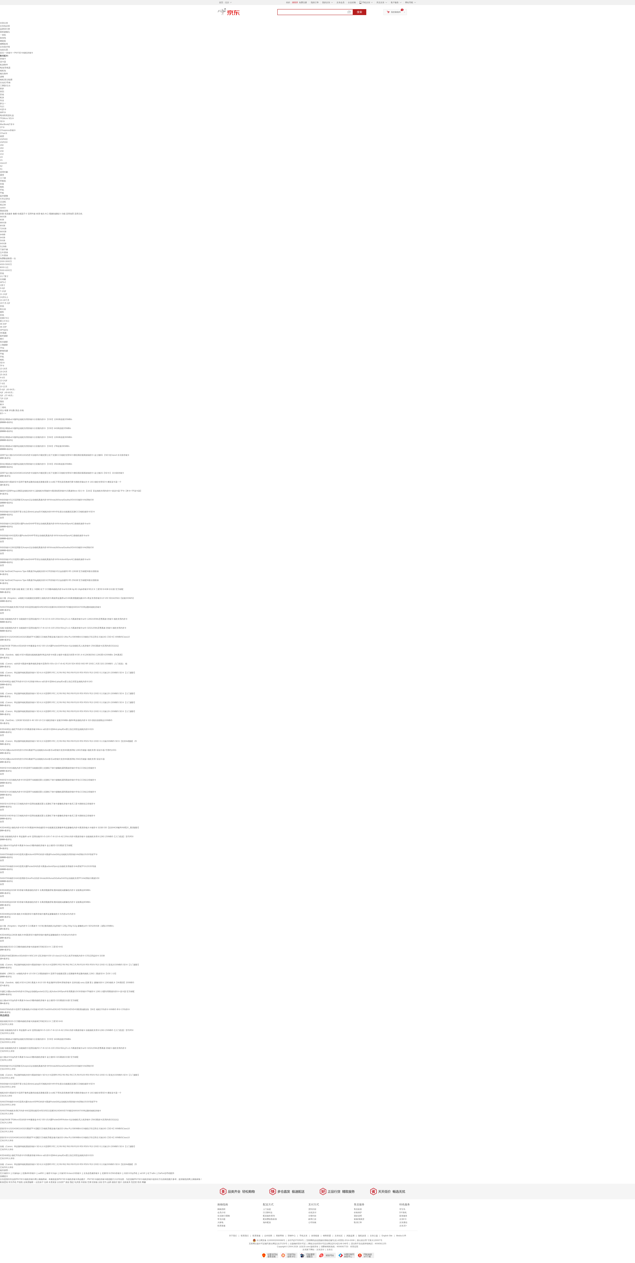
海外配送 (267, 1222)
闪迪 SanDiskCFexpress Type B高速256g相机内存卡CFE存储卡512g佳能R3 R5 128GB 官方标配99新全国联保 (49, 571)
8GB (2, 220)
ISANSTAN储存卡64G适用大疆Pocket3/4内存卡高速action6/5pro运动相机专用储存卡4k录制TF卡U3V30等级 (48, 866)
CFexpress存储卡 (8, 130)
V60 (2, 148)
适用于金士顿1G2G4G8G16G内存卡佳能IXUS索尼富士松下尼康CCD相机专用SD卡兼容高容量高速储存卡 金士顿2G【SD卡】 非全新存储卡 (62, 473)
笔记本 (3, 205)
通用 (2, 175)
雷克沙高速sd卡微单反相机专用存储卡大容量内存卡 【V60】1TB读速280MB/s (34, 446)
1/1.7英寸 (4, 276)
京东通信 (403, 1222)
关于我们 (233, 1236)
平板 (2, 193)
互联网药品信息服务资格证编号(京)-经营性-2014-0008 (330, 1240)
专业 (2, 100)
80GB (2, 225)
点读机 (3, 202)
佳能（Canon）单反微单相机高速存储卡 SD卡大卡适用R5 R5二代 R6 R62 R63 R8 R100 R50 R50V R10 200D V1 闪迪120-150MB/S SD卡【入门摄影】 (68, 672)
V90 (2, 145)
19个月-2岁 (5, 303)
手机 (2, 190)
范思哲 (134, 1182)
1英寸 (2, 285)
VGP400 (4, 139)
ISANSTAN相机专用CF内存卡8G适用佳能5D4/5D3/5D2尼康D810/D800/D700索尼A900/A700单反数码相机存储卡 (50, 607)
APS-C (3, 282)
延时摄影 (4, 336)
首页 (2, 53)
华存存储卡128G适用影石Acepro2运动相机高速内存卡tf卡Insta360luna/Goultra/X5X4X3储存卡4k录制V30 (47, 547)
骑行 (2, 339)
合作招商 (268, 1236)
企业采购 (352, 2)
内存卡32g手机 (130, 1173)
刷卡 (2, 404)
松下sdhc (152, 1173)
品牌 (109, 1182)
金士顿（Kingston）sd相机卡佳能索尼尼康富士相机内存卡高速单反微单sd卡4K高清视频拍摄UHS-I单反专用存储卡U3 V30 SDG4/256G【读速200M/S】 (67, 598)
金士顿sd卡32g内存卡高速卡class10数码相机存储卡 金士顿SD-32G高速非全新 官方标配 (39, 1000)
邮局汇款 (312, 1219)
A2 (1, 166)
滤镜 (2, 76)
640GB (3, 243)
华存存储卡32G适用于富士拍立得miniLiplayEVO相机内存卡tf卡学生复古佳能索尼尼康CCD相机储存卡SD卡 (47, 512)
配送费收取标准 (270, 1219)
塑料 (2, 312)
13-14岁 (3, 380)
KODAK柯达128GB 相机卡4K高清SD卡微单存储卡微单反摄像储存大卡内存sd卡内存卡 (38, 935)
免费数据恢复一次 (8, 258)
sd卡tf (142, 1173)
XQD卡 (3, 109)
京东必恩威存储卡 (91, 1173)
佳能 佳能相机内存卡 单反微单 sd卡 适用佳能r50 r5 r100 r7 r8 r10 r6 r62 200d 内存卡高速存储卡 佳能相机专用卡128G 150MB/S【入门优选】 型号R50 (66, 836)
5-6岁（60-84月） (8, 389)
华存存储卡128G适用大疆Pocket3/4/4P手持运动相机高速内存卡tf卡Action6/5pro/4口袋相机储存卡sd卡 (45, 523)
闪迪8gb (16, 1173)
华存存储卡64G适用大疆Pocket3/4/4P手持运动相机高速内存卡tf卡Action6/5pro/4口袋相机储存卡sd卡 (44, 535)
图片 (120, 1182)
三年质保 (4, 255)
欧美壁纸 (4, 1182)
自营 (2, 506)
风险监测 (350, 1236)
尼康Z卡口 (4, 318)
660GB (3, 231)
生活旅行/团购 (223, 1216)
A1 (1, 169)
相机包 (3, 71)
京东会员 (340, 2)
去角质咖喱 (28, 1182)
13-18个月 (4, 300)
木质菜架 (53, 1182)
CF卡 (2, 127)
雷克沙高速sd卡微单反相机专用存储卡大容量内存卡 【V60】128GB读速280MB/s (36, 437)
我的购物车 (396, 12)
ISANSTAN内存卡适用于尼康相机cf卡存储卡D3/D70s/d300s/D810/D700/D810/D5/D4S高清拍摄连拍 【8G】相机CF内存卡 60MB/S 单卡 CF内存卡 (65, 1009)
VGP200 (4, 142)
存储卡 (9, 53)
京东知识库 (5, 26)
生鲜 (46, 1182)
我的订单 (315, 2)
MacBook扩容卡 (7, 124)
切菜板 (95, 1182)
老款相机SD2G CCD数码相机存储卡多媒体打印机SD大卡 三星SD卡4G (31, 947)
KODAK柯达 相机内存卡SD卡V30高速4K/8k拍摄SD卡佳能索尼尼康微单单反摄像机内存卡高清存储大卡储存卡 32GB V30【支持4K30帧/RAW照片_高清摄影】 (70, 827)
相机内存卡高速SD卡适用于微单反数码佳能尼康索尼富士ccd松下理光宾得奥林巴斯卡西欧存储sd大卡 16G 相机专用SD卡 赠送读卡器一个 (60, 482)
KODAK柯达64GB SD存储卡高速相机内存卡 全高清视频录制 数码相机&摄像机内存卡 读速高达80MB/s (45, 902)
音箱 (2, 184)
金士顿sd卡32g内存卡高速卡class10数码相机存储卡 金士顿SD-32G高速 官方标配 (36, 845)
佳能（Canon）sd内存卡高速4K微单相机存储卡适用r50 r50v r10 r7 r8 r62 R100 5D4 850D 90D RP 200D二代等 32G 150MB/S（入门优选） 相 (63, 664)
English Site (387, 1236)
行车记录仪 (5, 199)
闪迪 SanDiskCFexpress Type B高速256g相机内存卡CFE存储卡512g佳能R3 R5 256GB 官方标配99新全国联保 (49, 580)
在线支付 (312, 1212)
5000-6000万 (6, 270)
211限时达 (267, 1212)
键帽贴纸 (4, 44)
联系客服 (221, 1226)
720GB (3, 228)
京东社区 (339, 1236)
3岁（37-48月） (7, 395)
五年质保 (4, 252)
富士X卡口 (4, 321)
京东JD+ (403, 1226)
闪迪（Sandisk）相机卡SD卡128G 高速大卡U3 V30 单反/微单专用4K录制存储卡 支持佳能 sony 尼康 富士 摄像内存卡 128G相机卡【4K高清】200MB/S (67, 982)
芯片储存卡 (5, 1173)
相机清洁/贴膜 (6, 79)
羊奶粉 (84, 1182)
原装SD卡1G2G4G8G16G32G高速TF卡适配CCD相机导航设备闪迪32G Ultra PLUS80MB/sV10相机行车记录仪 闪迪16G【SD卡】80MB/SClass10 (65, 637)
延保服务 (403, 1216)
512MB (3, 246)
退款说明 (358, 1216)
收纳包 (3, 38)
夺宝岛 (402, 1209)
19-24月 (3, 372)
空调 (89, 1182)
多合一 (3, 103)
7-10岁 (3, 291)
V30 (2, 151)
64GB (2, 237)
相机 (2, 187)
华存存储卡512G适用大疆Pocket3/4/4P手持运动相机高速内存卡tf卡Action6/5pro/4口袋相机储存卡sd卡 (45, 559)
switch (3, 208)
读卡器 (3, 62)
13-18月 (3, 369)
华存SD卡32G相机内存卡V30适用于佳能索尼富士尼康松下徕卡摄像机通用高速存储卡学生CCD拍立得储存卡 (48, 780)
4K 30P (3, 327)
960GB (3, 217)
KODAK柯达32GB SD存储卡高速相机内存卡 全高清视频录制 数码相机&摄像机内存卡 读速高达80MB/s (45, 890)
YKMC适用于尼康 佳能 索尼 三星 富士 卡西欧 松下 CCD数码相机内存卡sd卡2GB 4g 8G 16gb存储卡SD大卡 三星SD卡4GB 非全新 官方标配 (61, 589)
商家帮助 (280, 1236)
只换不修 (4, 249)
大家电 (220, 1222)
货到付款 (312, 1209)
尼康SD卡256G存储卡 (112, 1173)
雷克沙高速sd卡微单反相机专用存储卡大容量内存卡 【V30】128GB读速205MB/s (36, 419)
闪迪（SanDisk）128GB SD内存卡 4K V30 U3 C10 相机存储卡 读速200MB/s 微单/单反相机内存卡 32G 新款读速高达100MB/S (56, 720)
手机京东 (366, 2)
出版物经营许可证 (298, 1243)
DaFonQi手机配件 (166, 1173)
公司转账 (312, 1222)
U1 (1, 160)
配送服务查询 (269, 1216)
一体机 (3, 35)
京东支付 (320, 1249)
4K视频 (3, 333)
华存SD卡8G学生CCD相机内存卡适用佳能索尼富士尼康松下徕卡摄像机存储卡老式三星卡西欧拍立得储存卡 (47, 816)
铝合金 (3, 309)
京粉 (100, 1182)
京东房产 (61, 1182)
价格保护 (358, 1212)
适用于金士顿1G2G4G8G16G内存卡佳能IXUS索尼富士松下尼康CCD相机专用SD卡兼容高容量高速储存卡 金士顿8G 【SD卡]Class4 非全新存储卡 (64, 455)
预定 (72, 1182)
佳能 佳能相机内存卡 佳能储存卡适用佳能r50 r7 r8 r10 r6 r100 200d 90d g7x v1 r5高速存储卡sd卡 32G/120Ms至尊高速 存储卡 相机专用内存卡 (63, 628)
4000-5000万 (6, 264)
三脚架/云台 (5, 85)
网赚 (144, 1182)
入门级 (3, 178)
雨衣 (139, 1182)
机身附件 (4, 65)
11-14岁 (3, 294)
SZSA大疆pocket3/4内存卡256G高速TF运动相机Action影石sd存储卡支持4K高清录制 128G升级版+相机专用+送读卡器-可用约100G (58, 750)
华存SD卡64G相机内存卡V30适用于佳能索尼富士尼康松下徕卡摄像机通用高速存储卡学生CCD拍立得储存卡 (48, 768)
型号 (105, 1182)
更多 (2, 88)
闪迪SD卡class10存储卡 (70, 1173)
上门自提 (267, 1209)
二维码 (3, 407)
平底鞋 (20, 1182)
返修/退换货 (359, 1219)
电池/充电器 (5, 68)
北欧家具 (126, 1182)
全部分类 (4, 23)
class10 (3, 163)
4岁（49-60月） (7, 392)
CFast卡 (3, 133)
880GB (3, 223)
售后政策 (358, 1209)
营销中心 (292, 1236)
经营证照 (354, 1246)
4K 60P (3, 324)
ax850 (41, 1173)
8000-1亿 (4, 267)
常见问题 (221, 1219)
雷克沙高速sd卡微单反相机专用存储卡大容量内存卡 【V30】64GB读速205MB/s (35, 428)
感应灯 (115, 1182)
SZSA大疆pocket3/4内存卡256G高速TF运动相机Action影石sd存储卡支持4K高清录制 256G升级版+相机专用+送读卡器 (52, 759)
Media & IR (401, 1236)
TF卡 (2, 366)
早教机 (3, 181)
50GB (2, 240)
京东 (239, 13)
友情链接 (315, 1236)
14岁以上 (4, 297)
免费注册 (303, 2)
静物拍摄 (4, 351)
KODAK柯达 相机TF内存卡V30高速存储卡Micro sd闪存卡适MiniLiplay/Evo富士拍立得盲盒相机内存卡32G (47, 729)
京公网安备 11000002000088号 (270, 1240)
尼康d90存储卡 (29, 1173)
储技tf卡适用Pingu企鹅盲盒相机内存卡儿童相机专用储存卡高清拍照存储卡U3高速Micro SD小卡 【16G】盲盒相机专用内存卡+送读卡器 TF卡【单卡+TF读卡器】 (71, 491)
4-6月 (2, 377)
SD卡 (2, 121)
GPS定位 (4, 330)
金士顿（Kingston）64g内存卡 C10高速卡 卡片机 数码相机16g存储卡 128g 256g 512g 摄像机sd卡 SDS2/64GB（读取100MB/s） (57, 926)
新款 (67, 1182)
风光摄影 (4, 342)
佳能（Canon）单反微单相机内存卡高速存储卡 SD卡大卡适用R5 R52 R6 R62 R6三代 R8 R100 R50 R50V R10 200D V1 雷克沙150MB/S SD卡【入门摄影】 (70, 965)
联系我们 (245, 1236)
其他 (2, 94)
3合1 (2, 106)
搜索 (359, 12)
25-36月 (3, 374)
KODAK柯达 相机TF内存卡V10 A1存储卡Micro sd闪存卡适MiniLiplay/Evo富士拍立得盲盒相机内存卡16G (46, 681)
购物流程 (221, 1209)
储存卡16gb (51, 1173)
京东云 (330, 1249)
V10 (2, 154)
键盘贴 (3, 41)
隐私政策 (362, 1236)
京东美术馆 (5, 47)
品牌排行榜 (5, 29)
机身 (2, 97)
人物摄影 (4, 345)
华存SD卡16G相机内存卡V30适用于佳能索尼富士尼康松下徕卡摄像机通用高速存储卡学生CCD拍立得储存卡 (48, 792)
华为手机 (12, 1182)
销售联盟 (327, 1236)
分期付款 (312, 1216)
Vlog (2, 348)
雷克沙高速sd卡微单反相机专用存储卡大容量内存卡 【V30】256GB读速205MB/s (36, 464)
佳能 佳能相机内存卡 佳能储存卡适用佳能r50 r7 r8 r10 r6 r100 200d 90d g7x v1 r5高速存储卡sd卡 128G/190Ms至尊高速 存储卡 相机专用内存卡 (63, 619)
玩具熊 (77, 1182)
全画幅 (3, 279)
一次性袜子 (39, 1182)
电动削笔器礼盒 (7, 115)
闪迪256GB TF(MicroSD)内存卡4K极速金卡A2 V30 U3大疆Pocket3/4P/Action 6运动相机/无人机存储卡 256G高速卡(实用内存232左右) (59, 646)
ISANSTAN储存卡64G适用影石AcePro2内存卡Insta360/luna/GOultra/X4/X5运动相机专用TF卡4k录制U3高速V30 (49, 878)
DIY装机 (403, 1212)
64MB (2, 234)
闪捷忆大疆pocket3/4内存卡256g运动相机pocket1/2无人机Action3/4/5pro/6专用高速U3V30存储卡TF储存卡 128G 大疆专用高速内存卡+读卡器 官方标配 (67, 991)
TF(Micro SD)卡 (7, 118)
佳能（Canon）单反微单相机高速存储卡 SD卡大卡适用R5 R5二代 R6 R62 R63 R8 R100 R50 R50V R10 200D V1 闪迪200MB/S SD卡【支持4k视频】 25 (68, 741)
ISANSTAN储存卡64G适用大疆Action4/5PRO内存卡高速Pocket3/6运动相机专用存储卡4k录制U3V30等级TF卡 (49, 854)
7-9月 (2, 383)
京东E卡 (403, 1219)
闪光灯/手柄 (5, 82)
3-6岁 (2, 288)
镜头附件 (4, 74)
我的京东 (326, 2)
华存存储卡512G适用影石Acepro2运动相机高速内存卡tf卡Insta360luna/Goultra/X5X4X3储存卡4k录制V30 (47, 500)
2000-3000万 (6, 261)
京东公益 (374, 1236)
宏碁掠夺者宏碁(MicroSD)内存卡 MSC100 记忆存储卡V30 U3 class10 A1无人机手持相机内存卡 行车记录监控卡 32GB (52, 956)
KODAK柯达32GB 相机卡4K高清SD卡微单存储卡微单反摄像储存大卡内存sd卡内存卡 (38, 914)
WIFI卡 (3, 112)
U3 (1, 157)
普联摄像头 (5, 32)
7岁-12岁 (4, 398)
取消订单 (358, 1222)
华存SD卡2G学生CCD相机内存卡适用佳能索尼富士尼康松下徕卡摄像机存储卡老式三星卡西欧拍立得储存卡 (47, 804)
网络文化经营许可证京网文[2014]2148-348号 (328, 1243)
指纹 (2, 401)
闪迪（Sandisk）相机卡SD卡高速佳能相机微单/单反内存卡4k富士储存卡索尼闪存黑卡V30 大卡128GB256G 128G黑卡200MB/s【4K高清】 (61, 655)
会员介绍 (221, 1212)
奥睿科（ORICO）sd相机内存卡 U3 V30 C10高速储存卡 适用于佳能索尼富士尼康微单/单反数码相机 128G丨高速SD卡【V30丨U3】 (58, 973)
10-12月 (3, 386)
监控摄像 (4, 196)
